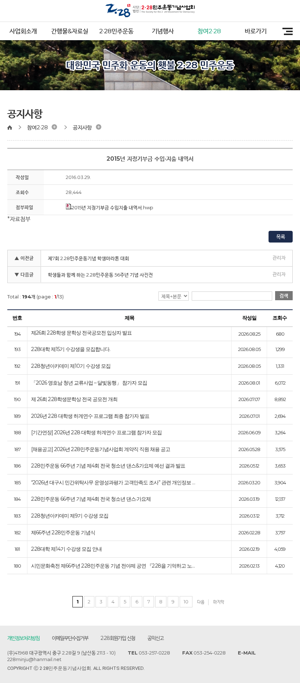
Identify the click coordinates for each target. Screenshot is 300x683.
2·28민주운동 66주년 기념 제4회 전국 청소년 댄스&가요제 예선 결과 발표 (108, 466)
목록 (280, 236)
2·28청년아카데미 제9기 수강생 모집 (69, 516)
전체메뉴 (285, 31)
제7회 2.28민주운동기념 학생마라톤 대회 (88, 258)
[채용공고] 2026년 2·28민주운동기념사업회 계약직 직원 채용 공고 (100, 450)
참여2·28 (209, 31)
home (13, 127)
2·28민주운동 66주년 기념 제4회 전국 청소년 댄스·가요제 (91, 499)
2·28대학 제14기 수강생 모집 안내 (66, 549)
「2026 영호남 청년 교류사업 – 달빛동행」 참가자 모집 (89, 383)
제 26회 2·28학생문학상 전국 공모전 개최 (74, 399)
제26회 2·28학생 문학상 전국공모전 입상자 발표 (81, 333)
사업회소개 (23, 31)
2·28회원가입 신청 (118, 638)
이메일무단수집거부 (70, 638)
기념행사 (163, 31)
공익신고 (155, 638)
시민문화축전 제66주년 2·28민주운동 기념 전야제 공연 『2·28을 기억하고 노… (113, 566)
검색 (284, 295)
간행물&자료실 (69, 31)
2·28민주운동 (116, 31)
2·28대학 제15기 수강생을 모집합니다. (70, 349)
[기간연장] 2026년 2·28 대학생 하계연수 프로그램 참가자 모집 (96, 433)
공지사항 (82, 127)
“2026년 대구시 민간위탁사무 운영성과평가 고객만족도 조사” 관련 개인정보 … (113, 483)
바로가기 (256, 31)
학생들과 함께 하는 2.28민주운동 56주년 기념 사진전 (100, 275)
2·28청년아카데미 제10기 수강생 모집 (70, 366)
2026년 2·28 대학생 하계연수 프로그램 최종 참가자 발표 (90, 416)
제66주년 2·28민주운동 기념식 (63, 533)
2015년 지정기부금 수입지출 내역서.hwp (112, 207)
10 (186, 601)
